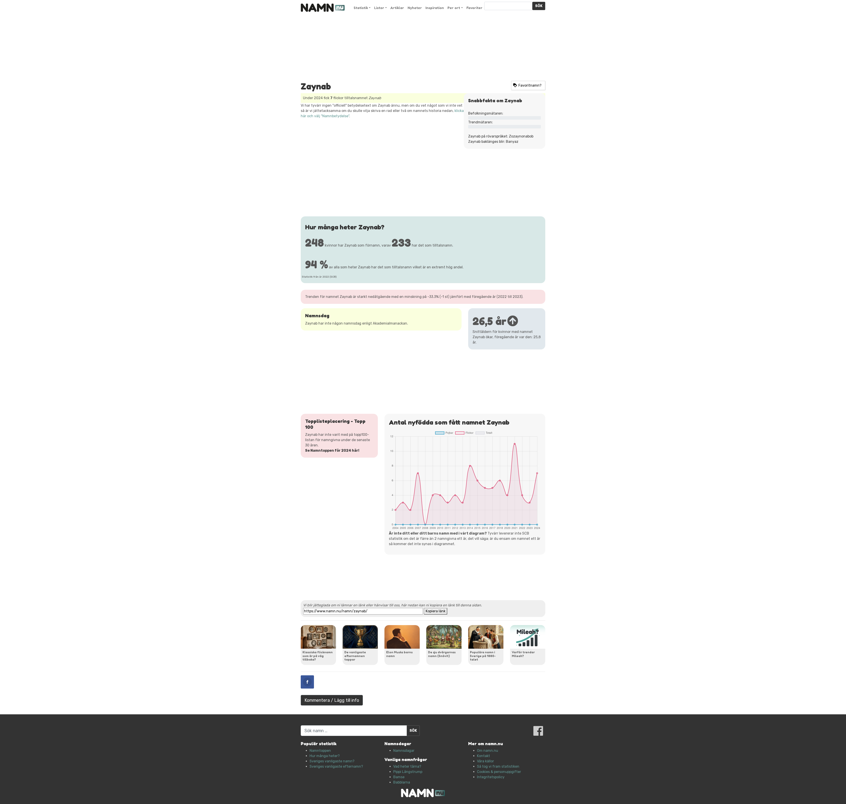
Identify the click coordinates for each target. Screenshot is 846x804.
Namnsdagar (403, 750)
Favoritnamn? (530, 85)
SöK (538, 6)
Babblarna (401, 782)
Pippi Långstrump (407, 772)
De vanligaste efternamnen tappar (355, 655)
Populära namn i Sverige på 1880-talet (483, 655)
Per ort (453, 8)
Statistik (361, 8)
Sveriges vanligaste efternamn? (336, 766)
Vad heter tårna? (407, 766)
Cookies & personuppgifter (499, 772)
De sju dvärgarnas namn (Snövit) (442, 654)
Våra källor (485, 761)
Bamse (398, 777)
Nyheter (415, 8)
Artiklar (397, 8)
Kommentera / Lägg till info (331, 700)
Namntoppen (320, 750)
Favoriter (474, 8)
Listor (379, 8)
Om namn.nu (487, 750)
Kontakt (483, 756)
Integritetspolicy (491, 777)
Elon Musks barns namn (399, 654)
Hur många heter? (325, 756)
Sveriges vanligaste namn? (332, 761)
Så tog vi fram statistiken (498, 766)
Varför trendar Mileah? (523, 654)
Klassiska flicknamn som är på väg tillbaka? (317, 655)
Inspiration (434, 8)
